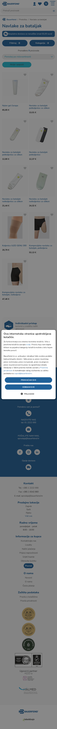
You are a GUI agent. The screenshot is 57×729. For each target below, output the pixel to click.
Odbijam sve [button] (28, 387)
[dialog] (28, 364)
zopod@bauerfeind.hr (23, 373)
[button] (28, 394)
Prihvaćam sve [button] (28, 380)
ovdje (28, 344)
